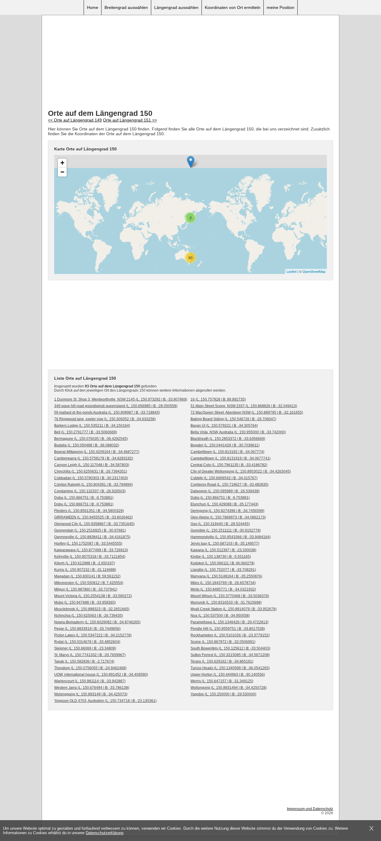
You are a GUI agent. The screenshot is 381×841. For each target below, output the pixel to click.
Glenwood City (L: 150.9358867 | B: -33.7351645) (94, 524)
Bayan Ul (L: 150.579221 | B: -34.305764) (224, 425)
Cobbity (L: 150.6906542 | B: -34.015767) (223, 478)
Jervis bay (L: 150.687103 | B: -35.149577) (224, 543)
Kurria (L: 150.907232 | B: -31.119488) (85, 570)
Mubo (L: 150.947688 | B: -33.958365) (85, 602)
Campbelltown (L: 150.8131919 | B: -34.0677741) (230, 458)
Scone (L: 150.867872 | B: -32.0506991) (222, 642)
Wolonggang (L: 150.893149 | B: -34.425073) (90, 694)
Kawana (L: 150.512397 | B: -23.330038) (223, 550)
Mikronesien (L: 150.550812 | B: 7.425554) (88, 583)
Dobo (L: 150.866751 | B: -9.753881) (220, 498)
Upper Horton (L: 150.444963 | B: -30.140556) (227, 674)
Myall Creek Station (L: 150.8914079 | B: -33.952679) (233, 609)
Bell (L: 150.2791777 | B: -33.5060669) (85, 432)
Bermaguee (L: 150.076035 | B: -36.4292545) (91, 439)
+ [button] (62, 162)
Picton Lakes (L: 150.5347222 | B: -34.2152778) (93, 635)
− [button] (62, 172)
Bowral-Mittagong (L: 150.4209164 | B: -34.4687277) (96, 452)
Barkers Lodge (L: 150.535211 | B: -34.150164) (92, 425)
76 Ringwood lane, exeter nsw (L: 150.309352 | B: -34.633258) (105, 419)
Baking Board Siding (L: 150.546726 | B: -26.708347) (233, 419)
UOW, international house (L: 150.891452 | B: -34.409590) (101, 674)
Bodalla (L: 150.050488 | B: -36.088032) (86, 445)
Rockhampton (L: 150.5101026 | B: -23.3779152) (230, 635)
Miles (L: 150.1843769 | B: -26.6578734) (223, 583)
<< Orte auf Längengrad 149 (75, 120)
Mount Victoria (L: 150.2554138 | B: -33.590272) (93, 596)
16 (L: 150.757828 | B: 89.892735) (218, 399)
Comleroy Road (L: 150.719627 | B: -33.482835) (229, 484)
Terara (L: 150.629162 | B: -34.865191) (221, 661)
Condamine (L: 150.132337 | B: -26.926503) (90, 491)
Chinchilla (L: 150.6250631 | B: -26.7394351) (90, 471)
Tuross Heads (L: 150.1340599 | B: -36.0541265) (230, 668)
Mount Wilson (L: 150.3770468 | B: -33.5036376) (229, 596)
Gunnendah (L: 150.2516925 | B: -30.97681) (90, 530)
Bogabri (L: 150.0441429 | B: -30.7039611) (225, 445)
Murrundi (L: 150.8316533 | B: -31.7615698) (226, 602)
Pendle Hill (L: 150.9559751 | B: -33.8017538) (227, 629)
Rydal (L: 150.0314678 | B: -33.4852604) (87, 642)
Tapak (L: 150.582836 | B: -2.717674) (84, 661)
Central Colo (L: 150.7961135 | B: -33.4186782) (228, 465)
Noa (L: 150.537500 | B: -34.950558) (220, 615)
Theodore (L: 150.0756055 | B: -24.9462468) (90, 668)
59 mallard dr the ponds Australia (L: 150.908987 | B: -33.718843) (107, 412)
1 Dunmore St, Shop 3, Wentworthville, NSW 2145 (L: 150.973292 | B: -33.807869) (120, 399)
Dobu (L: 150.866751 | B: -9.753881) (83, 504)
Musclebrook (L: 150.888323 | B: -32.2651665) (91, 609)
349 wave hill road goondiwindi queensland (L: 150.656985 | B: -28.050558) (115, 406)
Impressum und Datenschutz (310, 809)
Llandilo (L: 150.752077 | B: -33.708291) (223, 570)
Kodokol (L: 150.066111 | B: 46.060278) (222, 563)
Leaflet (291, 271)
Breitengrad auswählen (126, 7)
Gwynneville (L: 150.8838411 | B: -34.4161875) (92, 537)
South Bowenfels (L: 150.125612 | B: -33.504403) (230, 648)
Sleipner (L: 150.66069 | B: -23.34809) (85, 648)
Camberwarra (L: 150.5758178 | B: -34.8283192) (93, 458)
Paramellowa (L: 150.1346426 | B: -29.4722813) (229, 622)
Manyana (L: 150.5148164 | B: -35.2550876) (226, 576)
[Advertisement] (190, 63)
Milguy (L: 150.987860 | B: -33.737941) (85, 589)
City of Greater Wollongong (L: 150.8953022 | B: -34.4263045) (240, 471)
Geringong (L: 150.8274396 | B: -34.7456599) (227, 511)
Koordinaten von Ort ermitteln (232, 7)
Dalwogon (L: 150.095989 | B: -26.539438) (225, 491)
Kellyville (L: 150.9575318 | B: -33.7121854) (89, 557)
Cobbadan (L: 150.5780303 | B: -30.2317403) (91, 478)
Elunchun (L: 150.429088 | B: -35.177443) (224, 504)
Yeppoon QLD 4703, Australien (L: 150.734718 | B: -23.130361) (105, 701)
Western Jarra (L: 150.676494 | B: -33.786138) (91, 688)
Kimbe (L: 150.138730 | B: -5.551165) (220, 557)
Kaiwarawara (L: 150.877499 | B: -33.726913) (91, 550)
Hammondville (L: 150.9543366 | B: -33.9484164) (230, 537)
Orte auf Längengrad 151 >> (130, 120)
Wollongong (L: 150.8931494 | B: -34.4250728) (228, 688)
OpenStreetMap (313, 271)
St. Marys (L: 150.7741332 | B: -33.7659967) (90, 655)
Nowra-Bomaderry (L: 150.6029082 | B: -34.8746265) (97, 622)
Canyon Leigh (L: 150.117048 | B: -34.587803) (91, 465)
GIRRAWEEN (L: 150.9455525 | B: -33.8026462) (93, 517)
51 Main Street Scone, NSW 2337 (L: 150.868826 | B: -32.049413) (243, 406)
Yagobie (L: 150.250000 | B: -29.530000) (223, 694)
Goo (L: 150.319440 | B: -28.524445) (220, 524)
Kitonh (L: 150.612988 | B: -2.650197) (84, 563)
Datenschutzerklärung (104, 833)
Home (92, 7)
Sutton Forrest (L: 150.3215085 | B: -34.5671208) (230, 655)
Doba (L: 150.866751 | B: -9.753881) (83, 498)
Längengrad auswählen (176, 7)
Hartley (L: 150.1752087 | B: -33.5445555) (88, 543)
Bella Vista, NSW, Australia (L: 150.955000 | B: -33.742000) (238, 432)
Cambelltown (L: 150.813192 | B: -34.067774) (227, 452)
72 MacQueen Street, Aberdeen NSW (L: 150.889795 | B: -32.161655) (246, 412)
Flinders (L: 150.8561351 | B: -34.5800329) (89, 511)
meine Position (280, 7)
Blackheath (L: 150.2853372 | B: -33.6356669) (227, 439)
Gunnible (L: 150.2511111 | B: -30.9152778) (225, 530)
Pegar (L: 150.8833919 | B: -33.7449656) (87, 629)
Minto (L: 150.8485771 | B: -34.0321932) (223, 589)
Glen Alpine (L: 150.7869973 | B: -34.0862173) (228, 517)
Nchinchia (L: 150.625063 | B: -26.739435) (88, 615)
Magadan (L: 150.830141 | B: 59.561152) (87, 576)
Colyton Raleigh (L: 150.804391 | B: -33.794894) (93, 484)
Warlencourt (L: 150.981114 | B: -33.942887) (90, 681)
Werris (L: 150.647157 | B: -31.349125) (221, 681)
